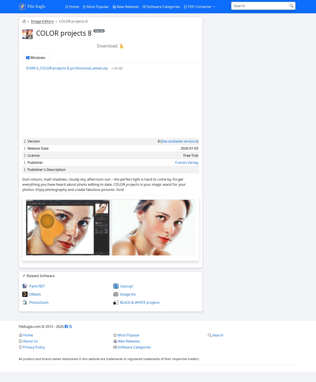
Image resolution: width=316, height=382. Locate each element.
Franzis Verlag (186, 162)
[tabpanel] (112, 68)
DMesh (35, 294)
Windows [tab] (37, 57)
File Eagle (35, 6)
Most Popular (97, 6)
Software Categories (163, 6)
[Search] (291, 6)
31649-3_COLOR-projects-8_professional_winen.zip (67, 68)
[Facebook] (66, 326)
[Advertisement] (110, 104)
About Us (30, 341)
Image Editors (42, 21)
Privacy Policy (34, 347)
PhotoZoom (39, 302)
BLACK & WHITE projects (140, 302)
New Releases (127, 6)
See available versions (179, 141)
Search (217, 335)
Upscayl (126, 286)
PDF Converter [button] (199, 6)
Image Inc (128, 294)
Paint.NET (37, 286)
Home (73, 6)
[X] (70, 326)
